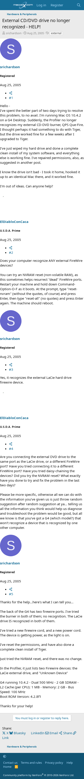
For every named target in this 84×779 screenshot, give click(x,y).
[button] (4, 756)
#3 (11, 369)
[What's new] (69, 5)
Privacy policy (54, 763)
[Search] (78, 5)
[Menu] (6, 5)
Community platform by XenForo (38, 775)
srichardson (14, 33)
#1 (11, 97)
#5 (11, 594)
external (56, 33)
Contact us (10, 763)
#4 (11, 448)
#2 (11, 252)
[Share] (10, 93)
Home (7, 767)
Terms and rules (31, 763)
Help (70, 763)
